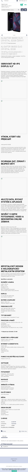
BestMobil (6, 6)
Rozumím (14, 471)
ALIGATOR (13, 421)
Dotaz (4, 431)
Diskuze (4, 436)
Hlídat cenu (24, 431)
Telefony (13, 423)
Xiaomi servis (14, 458)
